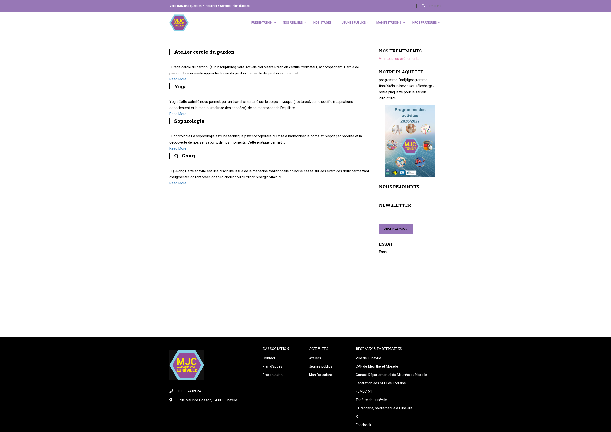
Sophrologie (189, 121)
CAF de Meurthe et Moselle (377, 366)
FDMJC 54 (364, 391)
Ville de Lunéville (368, 358)
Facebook (363, 425)
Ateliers (315, 358)
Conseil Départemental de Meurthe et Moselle (391, 375)
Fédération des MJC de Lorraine (381, 383)
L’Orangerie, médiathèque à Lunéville (384, 408)
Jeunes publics (320, 366)
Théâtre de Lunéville (371, 400)
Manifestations (388, 22)
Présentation (261, 22)
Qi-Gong (184, 155)
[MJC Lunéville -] (179, 22)
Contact (269, 358)
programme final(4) (394, 80)
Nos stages (322, 22)
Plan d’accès (241, 6)
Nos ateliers (293, 22)
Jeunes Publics (354, 22)
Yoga (180, 86)
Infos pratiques (424, 22)
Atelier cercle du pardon (204, 51)
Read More (177, 79)
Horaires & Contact (218, 6)
